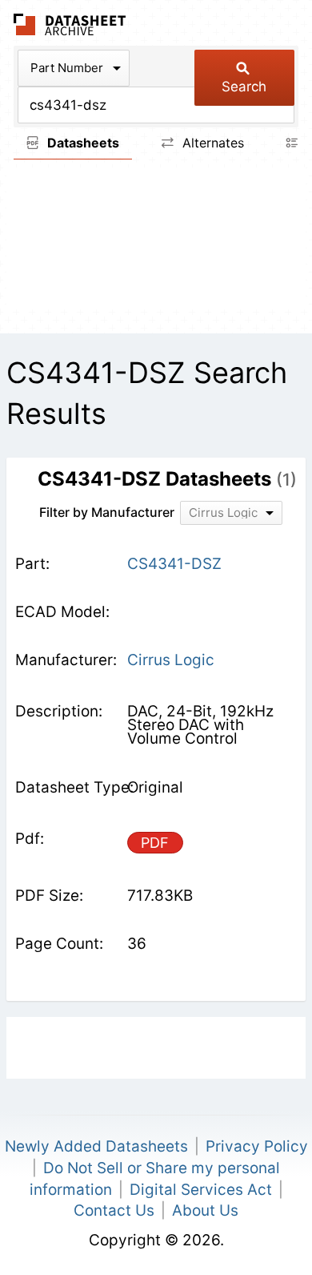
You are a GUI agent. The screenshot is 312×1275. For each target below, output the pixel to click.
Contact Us (114, 1210)
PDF (155, 842)
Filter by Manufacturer (106, 512)
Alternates (211, 143)
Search (244, 87)
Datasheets (81, 143)
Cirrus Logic (170, 660)
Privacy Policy (257, 1146)
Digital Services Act (201, 1189)
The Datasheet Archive (70, 24)
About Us (205, 1210)
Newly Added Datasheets (96, 1146)
